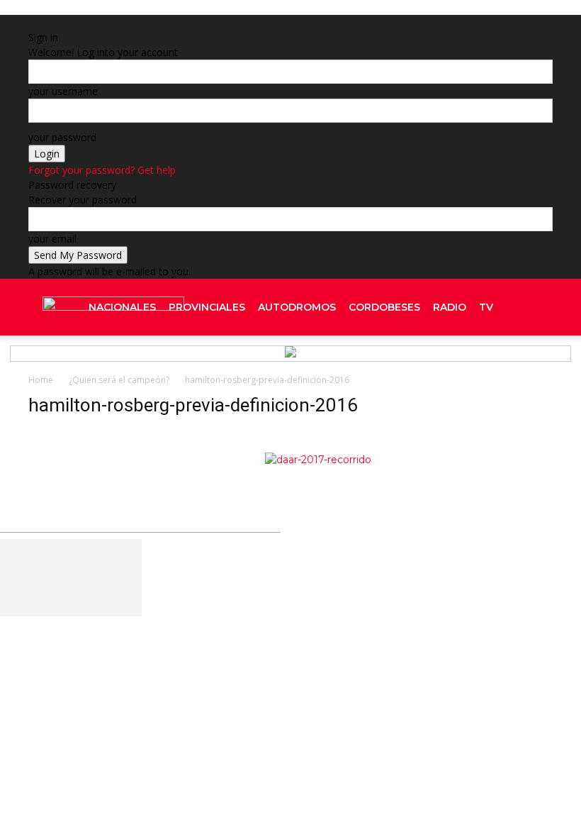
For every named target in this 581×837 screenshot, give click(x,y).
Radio (449, 307)
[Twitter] (523, 363)
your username (63, 91)
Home (40, 380)
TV (486, 307)
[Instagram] (498, 363)
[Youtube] (535, 363)
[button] (536, 307)
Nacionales (122, 307)
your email (52, 238)
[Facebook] (409, 575)
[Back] (197, 22)
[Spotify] (510, 363)
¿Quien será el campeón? (119, 380)
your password (62, 137)
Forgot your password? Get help (102, 170)
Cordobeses (384, 307)
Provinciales (207, 307)
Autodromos (297, 307)
